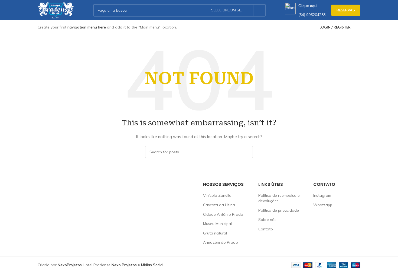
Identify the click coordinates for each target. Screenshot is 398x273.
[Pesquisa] (358, 27)
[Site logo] (56, 9)
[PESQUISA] (259, 10)
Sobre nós (267, 219)
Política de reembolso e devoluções (279, 198)
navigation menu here (86, 27)
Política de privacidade (278, 210)
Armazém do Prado (220, 242)
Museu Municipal (217, 223)
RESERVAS (346, 10)
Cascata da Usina (219, 204)
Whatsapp (322, 204)
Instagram (322, 195)
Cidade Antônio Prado (223, 214)
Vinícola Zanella (217, 195)
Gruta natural (215, 233)
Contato (265, 229)
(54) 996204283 (312, 14)
